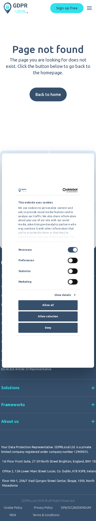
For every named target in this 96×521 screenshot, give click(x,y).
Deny (48, 327)
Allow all (48, 305)
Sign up (67, 8)
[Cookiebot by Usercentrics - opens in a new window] (63, 190)
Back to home (48, 94)
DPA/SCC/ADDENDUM (76, 507)
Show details (62, 295)
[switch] (73, 260)
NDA (13, 515)
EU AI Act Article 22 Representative (26, 369)
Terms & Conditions (45, 515)
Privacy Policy (43, 507)
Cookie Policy (13, 507)
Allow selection (48, 316)
